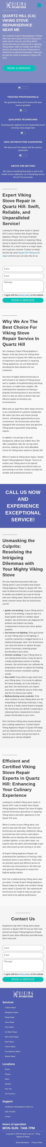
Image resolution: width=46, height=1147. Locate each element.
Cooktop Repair (10, 1007)
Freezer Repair (10, 1047)
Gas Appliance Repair (12, 1051)
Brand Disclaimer (22, 1142)
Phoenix (8, 1074)
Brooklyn (8, 1084)
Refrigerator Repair (11, 1012)
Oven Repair (9, 1027)
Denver (7, 1069)
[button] (39, 5)
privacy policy (24, 295)
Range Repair (9, 1017)
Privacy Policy (37, 1142)
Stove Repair (9, 1022)
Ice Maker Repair (11, 1032)
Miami (7, 1079)
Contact (7, 1116)
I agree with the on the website (24, 295)
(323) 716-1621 (10, 1112)
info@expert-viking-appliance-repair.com (19, 1107)
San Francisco (10, 1094)
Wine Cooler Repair (12, 1037)
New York (8, 1089)
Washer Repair (10, 1056)
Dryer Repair (9, 1042)
